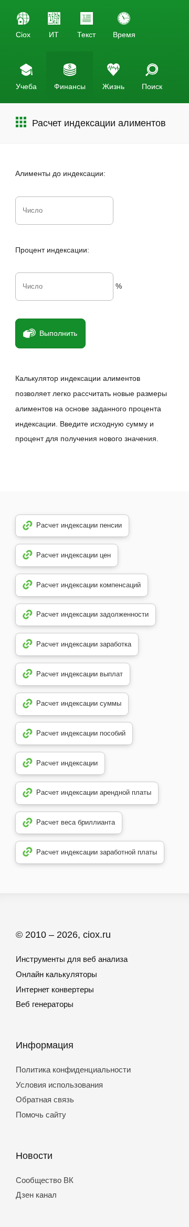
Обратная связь (45, 1099)
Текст (86, 34)
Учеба (26, 86)
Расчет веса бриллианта (75, 822)
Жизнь (113, 86)
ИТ (54, 34)
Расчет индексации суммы (78, 703)
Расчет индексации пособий (80, 733)
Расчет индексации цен (73, 555)
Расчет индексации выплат (79, 674)
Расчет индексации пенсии (79, 525)
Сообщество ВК (45, 1180)
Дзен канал (36, 1194)
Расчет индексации (67, 763)
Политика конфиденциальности (73, 1069)
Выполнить (58, 333)
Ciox (23, 34)
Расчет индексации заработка (83, 644)
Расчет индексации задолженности (92, 614)
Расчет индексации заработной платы (96, 852)
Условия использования (59, 1084)
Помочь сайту (41, 1114)
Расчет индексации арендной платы (93, 792)
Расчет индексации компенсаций (88, 585)
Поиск (152, 86)
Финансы (70, 86)
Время (124, 34)
